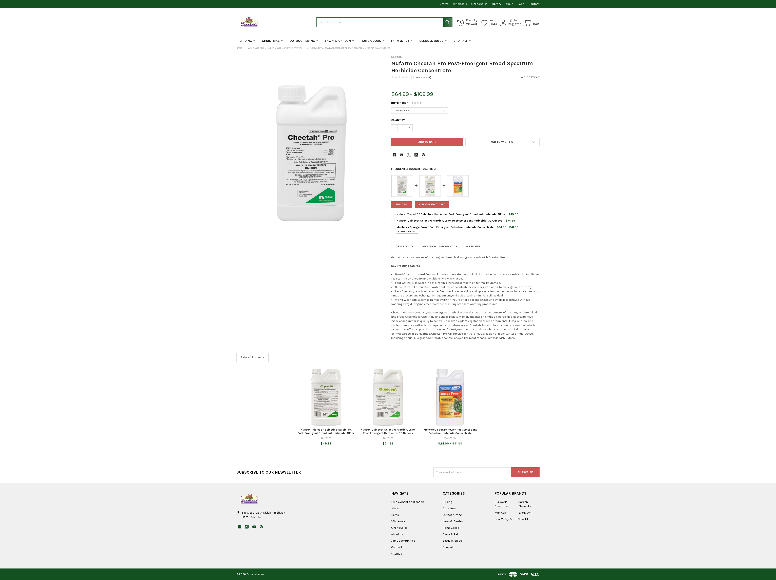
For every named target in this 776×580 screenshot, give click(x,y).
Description (404, 246)
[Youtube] (254, 527)
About (509, 4)
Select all (401, 204)
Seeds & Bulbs (431, 41)
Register (514, 24)
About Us (397, 534)
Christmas (271, 41)
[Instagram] (247, 527)
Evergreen (524, 512)
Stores (444, 4)
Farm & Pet (400, 41)
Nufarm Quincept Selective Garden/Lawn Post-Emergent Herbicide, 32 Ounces (449, 220)
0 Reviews (473, 246)
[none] (310, 153)
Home (395, 515)
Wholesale (460, 4)
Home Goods (371, 41)
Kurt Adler (501, 512)
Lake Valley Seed (505, 519)
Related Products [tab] (252, 357)
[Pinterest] (423, 155)
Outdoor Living (302, 41)
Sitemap (396, 553)
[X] (409, 155)
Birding (246, 41)
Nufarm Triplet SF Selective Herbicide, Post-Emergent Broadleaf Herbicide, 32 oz (450, 214)
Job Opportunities (403, 540)
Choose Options (406, 231)
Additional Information (440, 246)
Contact (534, 4)
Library (496, 4)
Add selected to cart (432, 204)
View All (523, 519)
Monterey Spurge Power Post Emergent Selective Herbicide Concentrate (445, 227)
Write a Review (530, 77)
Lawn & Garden (338, 41)
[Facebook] (394, 155)
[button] (502, 142)
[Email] (402, 155)
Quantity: (398, 120)
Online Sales (479, 4)
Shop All (460, 41)
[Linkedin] (416, 155)
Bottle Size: (406, 103)
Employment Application (407, 502)
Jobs (521, 4)
